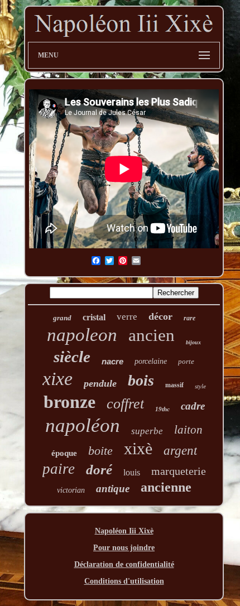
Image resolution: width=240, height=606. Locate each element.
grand (62, 318)
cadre (193, 406)
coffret (125, 404)
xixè (138, 448)
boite (100, 451)
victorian (71, 490)
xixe (57, 378)
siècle (72, 356)
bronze (69, 402)
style (200, 386)
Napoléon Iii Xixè (124, 531)
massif (174, 385)
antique (112, 488)
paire (58, 468)
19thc (162, 409)
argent (180, 451)
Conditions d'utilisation (124, 581)
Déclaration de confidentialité (124, 564)
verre (127, 316)
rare (189, 318)
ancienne (166, 487)
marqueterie (178, 471)
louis (131, 472)
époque (64, 453)
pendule (100, 383)
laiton (188, 429)
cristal (94, 317)
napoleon (82, 335)
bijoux (193, 342)
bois (141, 380)
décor (160, 316)
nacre (112, 361)
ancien (151, 335)
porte (186, 361)
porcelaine (151, 361)
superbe (147, 431)
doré (99, 469)
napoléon (82, 425)
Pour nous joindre (124, 548)
